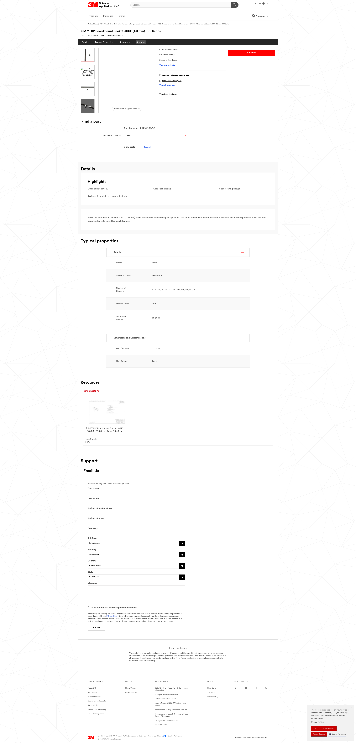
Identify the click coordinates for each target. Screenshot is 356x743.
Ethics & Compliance (96, 714)
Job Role (92, 538)
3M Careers (92, 692)
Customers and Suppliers (97, 701)
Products (93, 16)
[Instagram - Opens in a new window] (266, 688)
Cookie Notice (317, 722)
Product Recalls (161, 725)
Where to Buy (212, 697)
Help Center (212, 688)
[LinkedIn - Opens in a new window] (236, 688)
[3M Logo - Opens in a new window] (103, 5)
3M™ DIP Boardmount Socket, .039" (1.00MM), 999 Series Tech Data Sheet (104, 429)
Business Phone (96, 518)
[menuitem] (85, 42)
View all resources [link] (167, 85)
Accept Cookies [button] (319, 734)
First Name (93, 488)
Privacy (106, 736)
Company (93, 528)
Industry (92, 550)
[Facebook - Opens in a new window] (256, 688)
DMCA (125, 736)
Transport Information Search (166, 694)
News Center (130, 688)
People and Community (97, 709)
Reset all (147, 147)
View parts (129, 147)
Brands (122, 16)
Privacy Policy (112, 616)
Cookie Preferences (175, 736)
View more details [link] (167, 65)
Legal (100, 736)
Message (92, 583)
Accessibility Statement (137, 736)
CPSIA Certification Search (165, 699)
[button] (337, 734)
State (90, 572)
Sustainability (93, 705)
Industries (108, 16)
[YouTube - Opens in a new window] (246, 688)
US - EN (258, 4)
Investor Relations (94, 697)
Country (92, 561)
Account (260, 16)
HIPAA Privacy (115, 736)
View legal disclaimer (168, 94)
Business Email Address (100, 508)
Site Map (211, 692)
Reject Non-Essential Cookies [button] (323, 728)
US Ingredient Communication (166, 720)
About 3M (92, 688)
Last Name (93, 498)
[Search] (234, 5)
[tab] (91, 391)
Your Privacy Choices (155, 736)
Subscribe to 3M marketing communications (114, 608)
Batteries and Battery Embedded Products (171, 710)
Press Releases (131, 692)
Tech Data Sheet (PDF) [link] (172, 81)
